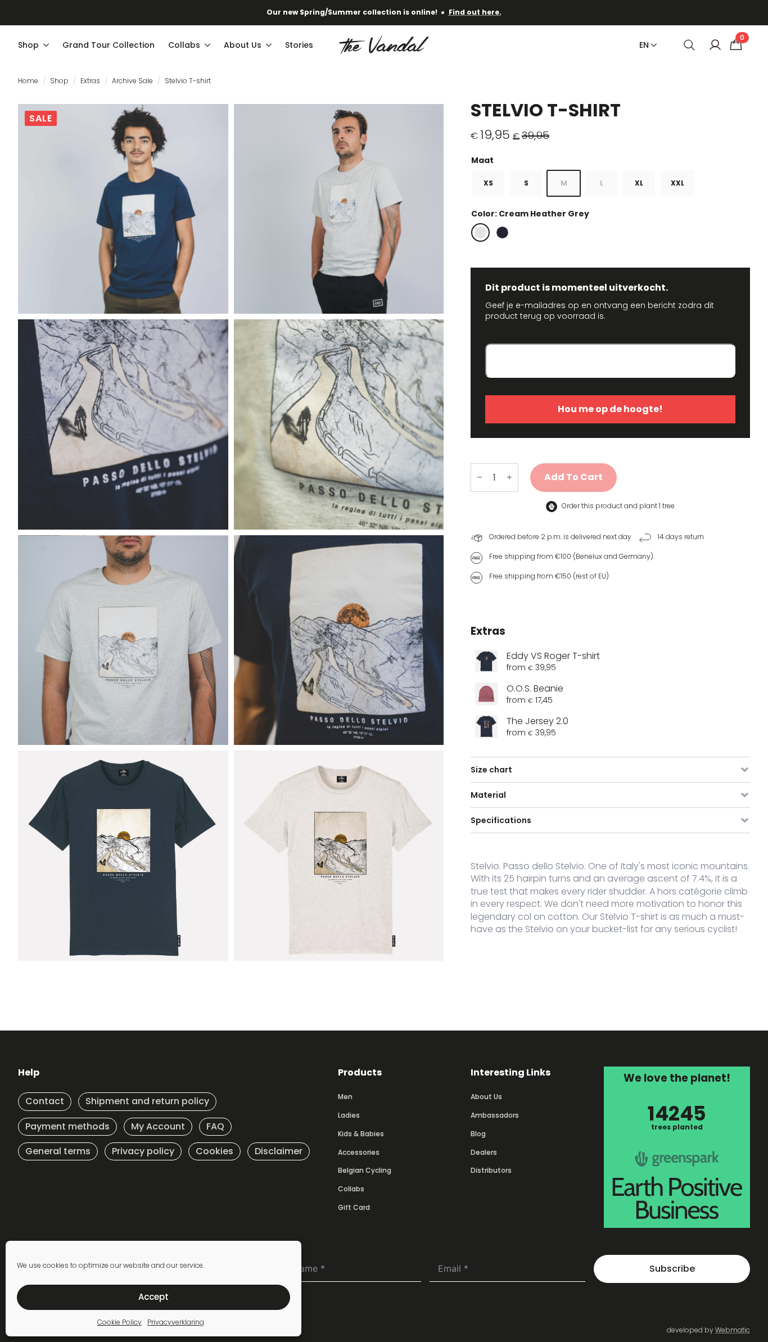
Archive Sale (132, 80)
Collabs (184, 45)
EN (644, 45)
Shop (28, 45)
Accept (153, 1297)
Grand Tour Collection (108, 45)
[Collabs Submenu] (208, 45)
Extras (90, 80)
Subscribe (672, 1268)
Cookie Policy (119, 1322)
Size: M (610, 160)
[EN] (652, 45)
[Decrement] (479, 478)
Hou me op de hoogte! (610, 409)
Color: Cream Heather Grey (530, 214)
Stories (299, 45)
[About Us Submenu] (269, 45)
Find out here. (475, 12)
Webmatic (732, 1330)
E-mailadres (511, 340)
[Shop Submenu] (47, 45)
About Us (242, 45)
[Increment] (509, 478)
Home (28, 80)
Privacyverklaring (175, 1322)
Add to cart (573, 477)
